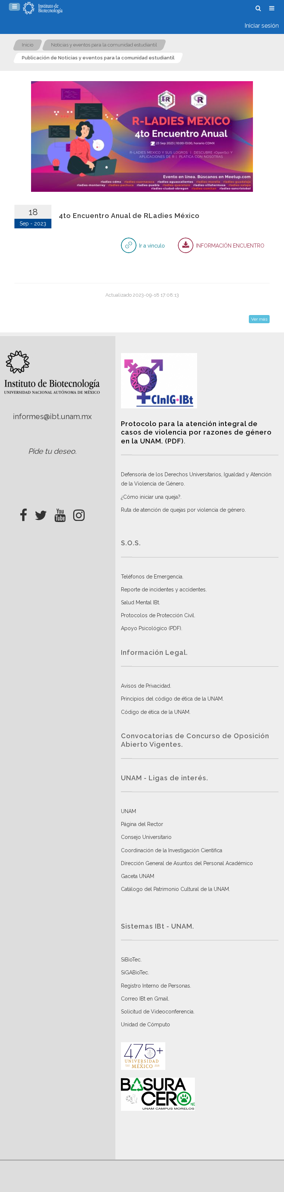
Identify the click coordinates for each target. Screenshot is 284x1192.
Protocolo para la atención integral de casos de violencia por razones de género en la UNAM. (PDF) (196, 432)
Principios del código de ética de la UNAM (172, 699)
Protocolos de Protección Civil (157, 615)
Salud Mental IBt (140, 602)
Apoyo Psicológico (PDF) (151, 628)
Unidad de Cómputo (145, 1024)
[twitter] (41, 513)
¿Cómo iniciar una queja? (150, 497)
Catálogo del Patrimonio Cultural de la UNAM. (175, 889)
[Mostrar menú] (14, 7)
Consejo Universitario (146, 837)
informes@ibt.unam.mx (52, 416)
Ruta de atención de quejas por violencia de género (183, 510)
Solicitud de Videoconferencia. (158, 1012)
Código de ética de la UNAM (155, 712)
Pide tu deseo (51, 451)
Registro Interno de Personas (155, 986)
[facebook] (23, 513)
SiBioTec (131, 960)
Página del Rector (142, 824)
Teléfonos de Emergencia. (152, 577)
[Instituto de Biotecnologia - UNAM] (42, 8)
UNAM (128, 811)
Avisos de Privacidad (145, 686)
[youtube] (60, 513)
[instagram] (79, 513)
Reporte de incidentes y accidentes (163, 589)
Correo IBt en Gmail (144, 999)
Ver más (259, 319)
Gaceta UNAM (137, 876)
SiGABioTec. (135, 972)
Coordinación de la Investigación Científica (171, 850)
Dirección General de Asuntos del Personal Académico (187, 863)
